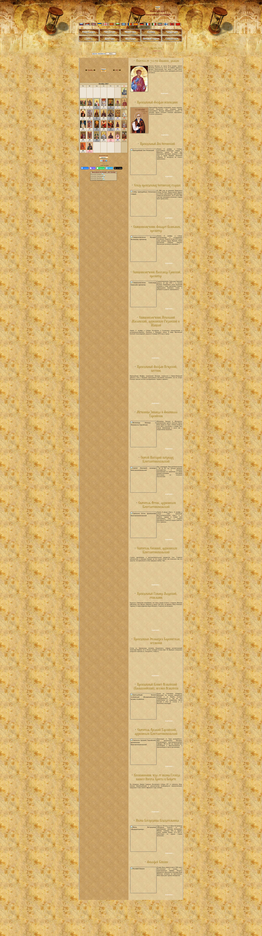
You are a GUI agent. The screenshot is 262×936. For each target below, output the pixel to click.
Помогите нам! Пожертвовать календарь (158, 12)
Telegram (110, 168)
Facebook (86, 168)
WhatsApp (101, 168)
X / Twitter (119, 168)
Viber (93, 168)
